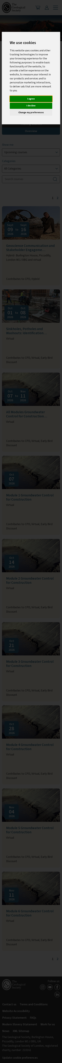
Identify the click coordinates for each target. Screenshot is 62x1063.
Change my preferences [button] (31, 112)
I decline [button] (31, 105)
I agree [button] (31, 99)
